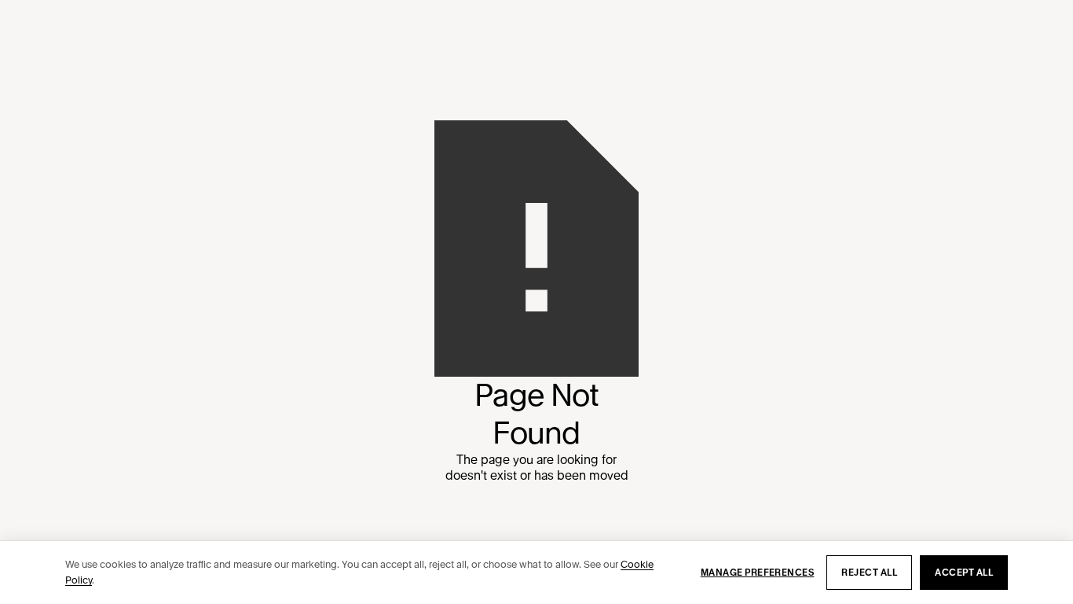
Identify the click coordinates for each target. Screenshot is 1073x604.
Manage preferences (758, 572)
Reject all (869, 572)
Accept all (964, 572)
